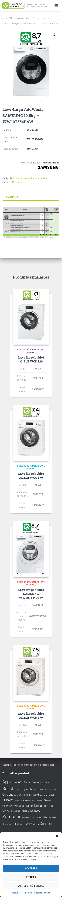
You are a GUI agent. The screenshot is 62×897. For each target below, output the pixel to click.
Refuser (31, 877)
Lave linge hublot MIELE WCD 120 (31, 359)
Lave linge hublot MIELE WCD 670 (31, 715)
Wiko (29, 824)
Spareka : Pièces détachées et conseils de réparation (28, 765)
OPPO (5, 810)
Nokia (38, 806)
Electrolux (33, 789)
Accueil (5, 18)
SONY (44, 817)
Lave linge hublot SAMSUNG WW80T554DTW (31, 594)
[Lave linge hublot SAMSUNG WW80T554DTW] (31, 549)
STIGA (15, 824)
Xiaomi (46, 823)
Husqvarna (20, 800)
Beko (35, 782)
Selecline (25, 818)
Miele (30, 806)
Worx (36, 824)
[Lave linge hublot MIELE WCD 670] (31, 673)
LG (44, 800)
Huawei (8, 800)
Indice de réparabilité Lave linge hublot (32, 178)
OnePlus (47, 805)
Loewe (48, 801)
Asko (15, 782)
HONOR (51, 795)
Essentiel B (43, 789)
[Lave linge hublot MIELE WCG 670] (31, 433)
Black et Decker (44, 782)
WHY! (22, 824)
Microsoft (20, 805)
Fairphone (52, 789)
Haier (34, 795)
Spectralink (52, 818)
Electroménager (16, 18)
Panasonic (15, 811)
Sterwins (6, 824)
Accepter (31, 868)
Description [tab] (12, 197)
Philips (24, 810)
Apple (7, 781)
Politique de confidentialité (39, 893)
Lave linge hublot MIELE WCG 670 (31, 475)
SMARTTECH (35, 818)
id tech (28, 801)
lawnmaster (37, 800)
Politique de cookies (19, 893)
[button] (57, 836)
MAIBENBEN (7, 806)
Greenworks (25, 795)
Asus (21, 782)
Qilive (31, 810)
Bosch (8, 788)
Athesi (28, 782)
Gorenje (17, 795)
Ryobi (37, 810)
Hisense (42, 794)
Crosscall (18, 789)
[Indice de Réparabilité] (27, 5)
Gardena (7, 794)
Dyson (25, 789)
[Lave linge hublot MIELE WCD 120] (31, 317)
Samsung (17, 182)
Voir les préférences (31, 885)
